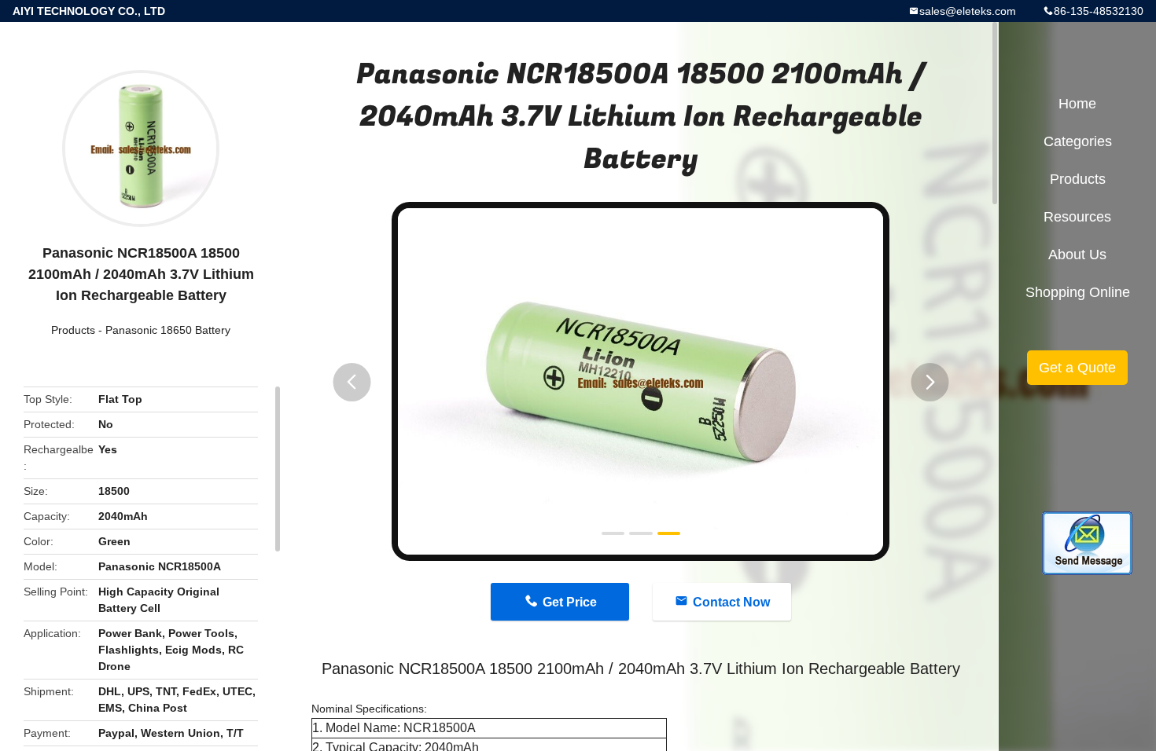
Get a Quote (1077, 368)
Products (73, 330)
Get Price (570, 602)
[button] (351, 382)
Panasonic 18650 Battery (167, 330)
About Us (1077, 254)
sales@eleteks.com (967, 11)
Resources (1077, 217)
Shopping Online (1077, 292)
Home (1077, 104)
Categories (1078, 141)
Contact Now (731, 602)
